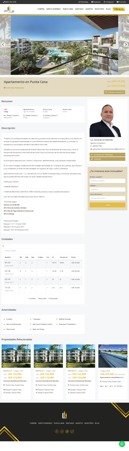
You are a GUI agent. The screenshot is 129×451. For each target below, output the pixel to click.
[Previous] (3, 44)
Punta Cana (68, 9)
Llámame (97, 159)
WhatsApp (84, 2)
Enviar (108, 205)
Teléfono (93, 186)
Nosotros (99, 9)
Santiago (79, 9)
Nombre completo (96, 177)
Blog (108, 9)
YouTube (122, 2)
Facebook (97, 2)
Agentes (89, 9)
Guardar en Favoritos (116, 92)
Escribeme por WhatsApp (103, 155)
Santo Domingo (53, 9)
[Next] (126, 44)
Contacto (118, 9)
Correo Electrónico (96, 194)
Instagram (109, 2)
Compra (40, 9)
